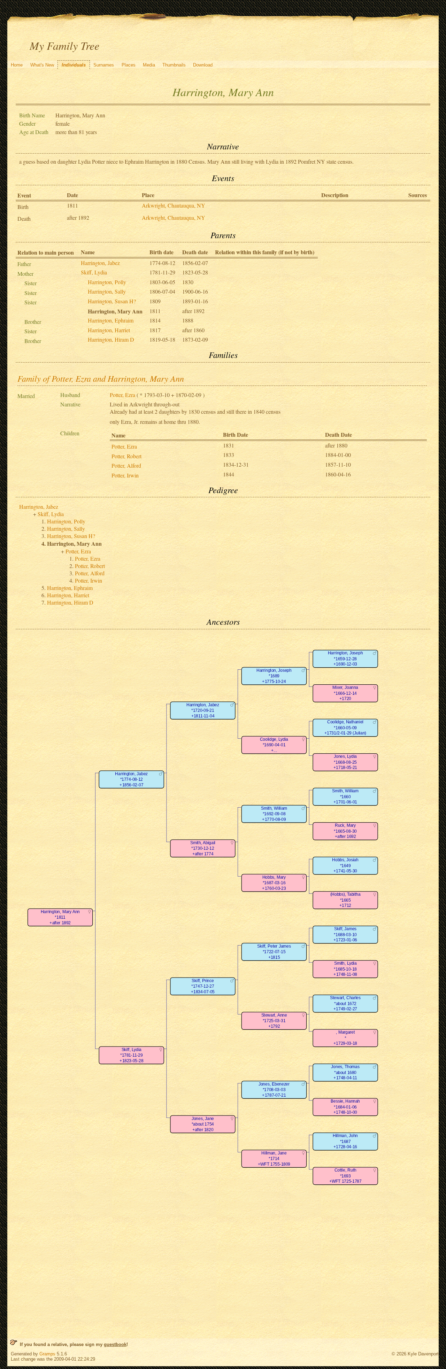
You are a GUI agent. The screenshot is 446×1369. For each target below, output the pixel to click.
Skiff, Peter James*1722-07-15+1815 (274, 952)
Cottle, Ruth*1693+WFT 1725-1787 (345, 1176)
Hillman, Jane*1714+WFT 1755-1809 (274, 1159)
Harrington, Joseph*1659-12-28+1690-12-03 (345, 659)
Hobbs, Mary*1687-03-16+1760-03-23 (274, 883)
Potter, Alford (126, 465)
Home (17, 65)
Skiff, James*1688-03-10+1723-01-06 (345, 934)
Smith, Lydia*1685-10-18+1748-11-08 (345, 969)
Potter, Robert (126, 456)
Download (203, 65)
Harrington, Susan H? (112, 301)
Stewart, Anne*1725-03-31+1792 (274, 1021)
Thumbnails (174, 65)
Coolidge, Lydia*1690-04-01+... (274, 745)
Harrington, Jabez (100, 262)
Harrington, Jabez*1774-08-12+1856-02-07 (131, 779)
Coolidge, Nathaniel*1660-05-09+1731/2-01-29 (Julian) (345, 727)
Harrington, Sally (107, 291)
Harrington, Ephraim (110, 320)
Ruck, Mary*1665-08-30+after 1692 (345, 831)
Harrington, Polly (107, 282)
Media (149, 65)
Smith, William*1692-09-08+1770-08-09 (274, 814)
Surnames (103, 65)
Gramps (47, 1353)
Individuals (74, 65)
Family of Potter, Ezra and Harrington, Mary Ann (100, 378)
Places (129, 65)
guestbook (115, 1344)
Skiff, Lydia (94, 272)
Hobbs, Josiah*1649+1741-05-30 (345, 865)
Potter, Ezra (122, 394)
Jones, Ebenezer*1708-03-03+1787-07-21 (274, 1090)
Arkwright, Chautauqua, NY (173, 205)
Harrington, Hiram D (111, 339)
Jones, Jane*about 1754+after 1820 (202, 1124)
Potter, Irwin (125, 475)
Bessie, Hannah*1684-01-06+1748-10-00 (345, 1107)
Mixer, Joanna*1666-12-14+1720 (345, 693)
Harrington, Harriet (109, 330)
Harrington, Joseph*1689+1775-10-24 (273, 676)
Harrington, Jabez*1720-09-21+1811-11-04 (202, 710)
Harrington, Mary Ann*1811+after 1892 (59, 917)
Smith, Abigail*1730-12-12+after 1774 (202, 848)
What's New (42, 65)
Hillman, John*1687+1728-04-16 (345, 1141)
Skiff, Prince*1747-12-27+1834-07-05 (203, 986)
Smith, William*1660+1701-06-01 (345, 796)
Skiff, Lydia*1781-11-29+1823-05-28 (131, 1055)
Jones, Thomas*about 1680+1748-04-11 (345, 1072)
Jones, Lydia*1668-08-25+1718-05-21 (345, 762)
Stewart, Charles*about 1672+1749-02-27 (345, 1003)
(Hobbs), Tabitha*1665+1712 (345, 900)
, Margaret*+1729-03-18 (345, 1038)
